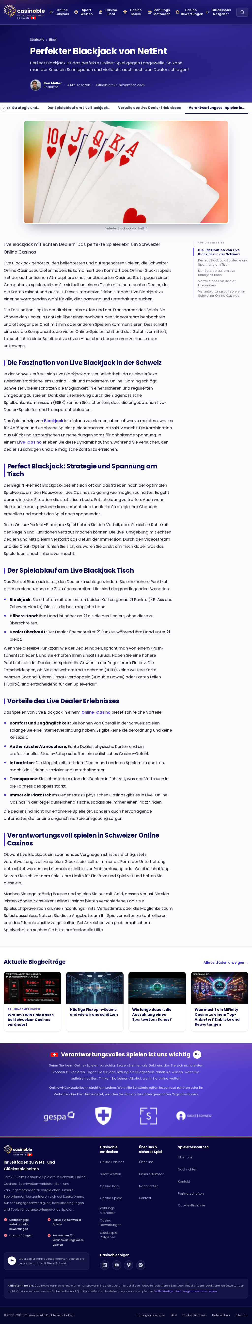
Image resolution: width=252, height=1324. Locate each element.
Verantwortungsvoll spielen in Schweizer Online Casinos (221, 293)
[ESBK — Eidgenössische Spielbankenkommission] (103, 1116)
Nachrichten (148, 1186)
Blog (52, 39)
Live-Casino (29, 442)
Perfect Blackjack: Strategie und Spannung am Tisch (223, 262)
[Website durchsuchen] (242, 12)
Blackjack (53, 421)
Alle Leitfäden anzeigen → (226, 962)
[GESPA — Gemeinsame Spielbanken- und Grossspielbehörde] (58, 1116)
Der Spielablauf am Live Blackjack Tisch (217, 273)
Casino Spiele (111, 1198)
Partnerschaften (191, 1193)
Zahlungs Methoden (108, 1210)
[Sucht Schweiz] (194, 1116)
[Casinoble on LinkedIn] (104, 1265)
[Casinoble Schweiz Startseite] (24, 11)
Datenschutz (221, 1315)
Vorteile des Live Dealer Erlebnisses (149, 107)
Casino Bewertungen (111, 1222)
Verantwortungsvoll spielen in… (217, 107)
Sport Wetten (110, 1174)
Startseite (37, 39)
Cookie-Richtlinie (191, 1205)
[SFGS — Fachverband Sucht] (149, 1116)
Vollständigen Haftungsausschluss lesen (185, 1291)
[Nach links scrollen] (3, 108)
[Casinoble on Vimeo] (128, 1265)
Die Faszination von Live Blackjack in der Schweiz (219, 252)
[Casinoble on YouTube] (116, 1265)
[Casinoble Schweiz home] (18, 1149)
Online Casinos (112, 1162)
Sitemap (241, 1315)
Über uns (146, 1162)
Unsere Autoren (151, 1174)
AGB (174, 1315)
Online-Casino (95, 712)
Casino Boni (109, 1186)
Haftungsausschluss (151, 1315)
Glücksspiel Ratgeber (109, 1235)
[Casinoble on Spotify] (140, 1265)
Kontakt (145, 1198)
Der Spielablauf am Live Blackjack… (78, 107)
